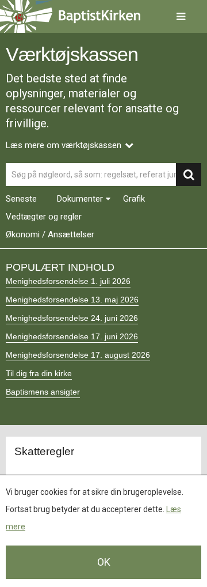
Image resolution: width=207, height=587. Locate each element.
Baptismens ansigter (43, 391)
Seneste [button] (21, 199)
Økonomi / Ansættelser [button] (50, 234)
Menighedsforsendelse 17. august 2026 (78, 354)
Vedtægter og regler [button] (44, 217)
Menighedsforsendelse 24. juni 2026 (72, 318)
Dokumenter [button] (80, 199)
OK (103, 562)
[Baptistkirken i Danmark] (70, 16)
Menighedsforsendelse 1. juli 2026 (68, 281)
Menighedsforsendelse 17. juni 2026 (72, 336)
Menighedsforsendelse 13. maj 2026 (72, 299)
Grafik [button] (134, 199)
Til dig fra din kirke (39, 373)
